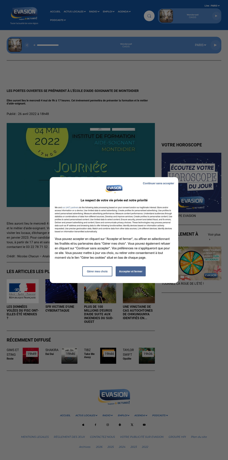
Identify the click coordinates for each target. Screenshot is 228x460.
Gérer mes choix (97, 271)
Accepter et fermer (130, 271)
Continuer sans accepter (158, 183)
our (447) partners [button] (70, 207)
